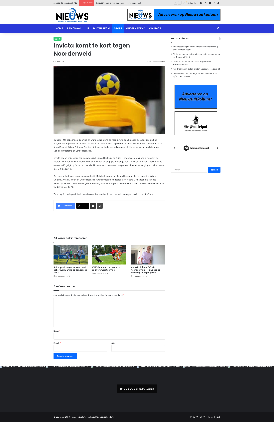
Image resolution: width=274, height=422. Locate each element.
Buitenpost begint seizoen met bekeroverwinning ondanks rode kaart (70, 270)
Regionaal (74, 28)
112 (87, 28)
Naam (57, 331)
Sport (118, 28)
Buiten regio (101, 28)
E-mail (57, 343)
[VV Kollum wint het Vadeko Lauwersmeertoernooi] (109, 254)
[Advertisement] (109, 221)
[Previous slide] (174, 148)
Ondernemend (135, 28)
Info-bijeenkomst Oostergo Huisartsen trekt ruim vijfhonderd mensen (126, 3)
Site (113, 343)
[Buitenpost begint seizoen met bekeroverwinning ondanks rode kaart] (71, 254)
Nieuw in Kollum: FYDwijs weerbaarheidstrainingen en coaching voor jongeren (146, 270)
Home (59, 28)
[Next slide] (217, 148)
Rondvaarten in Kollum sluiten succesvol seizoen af (196, 69)
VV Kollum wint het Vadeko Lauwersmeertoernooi (106, 268)
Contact (155, 28)
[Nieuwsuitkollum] (72, 15)
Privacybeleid (214, 417)
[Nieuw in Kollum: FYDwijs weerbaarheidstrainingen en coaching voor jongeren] (148, 254)
